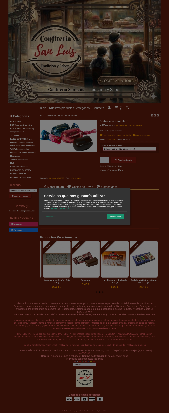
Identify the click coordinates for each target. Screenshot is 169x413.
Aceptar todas (115, 216)
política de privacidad (60, 209)
